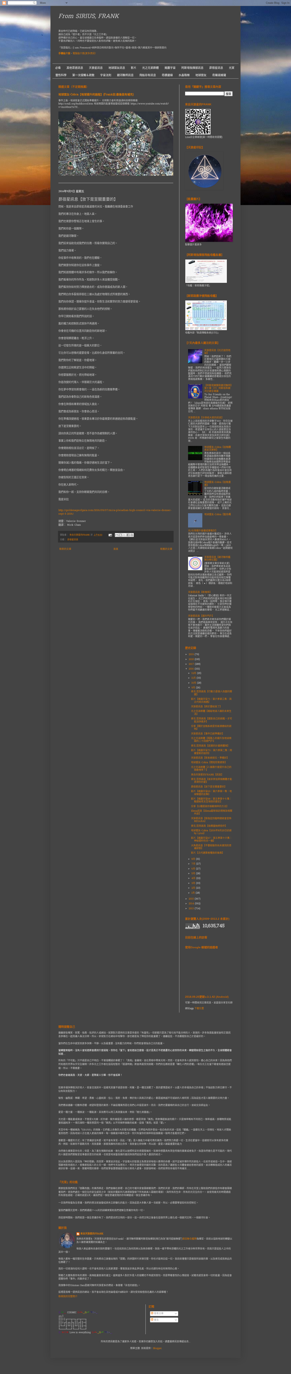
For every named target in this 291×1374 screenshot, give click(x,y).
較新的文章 (65, 549)
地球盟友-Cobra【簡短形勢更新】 (209, 762)
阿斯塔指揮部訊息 (192, 67)
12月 (194, 673)
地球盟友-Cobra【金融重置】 (217, 484)
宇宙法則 (105, 75)
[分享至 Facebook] (128, 535)
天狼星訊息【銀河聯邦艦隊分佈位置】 (217, 559)
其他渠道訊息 (75, 67)
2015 (192, 899)
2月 (193, 888)
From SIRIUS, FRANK (88, 16)
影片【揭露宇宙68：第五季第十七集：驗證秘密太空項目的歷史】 (211, 800)
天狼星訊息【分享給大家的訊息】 (206, 418)
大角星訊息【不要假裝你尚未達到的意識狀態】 (211, 847)
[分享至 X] (124, 535)
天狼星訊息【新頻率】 (200, 592)
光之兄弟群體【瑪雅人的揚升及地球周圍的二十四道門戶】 (211, 740)
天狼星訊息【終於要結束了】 (206, 707)
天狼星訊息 (96, 67)
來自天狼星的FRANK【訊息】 (207, 775)
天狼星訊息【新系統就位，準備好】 (210, 758)
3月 (193, 883)
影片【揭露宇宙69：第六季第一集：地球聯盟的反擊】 (211, 793)
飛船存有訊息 (147, 75)
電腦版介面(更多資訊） (85, 53)
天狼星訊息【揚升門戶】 (201, 616)
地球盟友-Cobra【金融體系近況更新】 (217, 449)
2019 (192, 654)
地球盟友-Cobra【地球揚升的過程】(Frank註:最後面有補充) (96, 95)
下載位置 (199, 1008)
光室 (231, 67)
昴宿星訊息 (216, 67)
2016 (192, 669)
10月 (194, 683)
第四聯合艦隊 (189, 1239)
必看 (58, 67)
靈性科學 (61, 75)
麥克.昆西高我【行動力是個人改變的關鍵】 (211, 693)
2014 (192, 904)
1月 (193, 893)
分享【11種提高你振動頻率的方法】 (210, 806)
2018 (192, 659)
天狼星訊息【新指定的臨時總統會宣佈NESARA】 (211, 820)
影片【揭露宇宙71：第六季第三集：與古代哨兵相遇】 (211, 700)
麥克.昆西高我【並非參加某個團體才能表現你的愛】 (211, 781)
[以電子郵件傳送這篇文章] (117, 535)
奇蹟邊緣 (167, 75)
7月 (193, 864)
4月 (193, 878)
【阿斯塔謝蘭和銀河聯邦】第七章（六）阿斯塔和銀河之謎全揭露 (218, 388)
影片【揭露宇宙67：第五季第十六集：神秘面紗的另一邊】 (211, 839)
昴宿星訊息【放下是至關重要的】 (209, 787)
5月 (193, 873)
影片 (133, 67)
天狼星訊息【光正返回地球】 (217, 352)
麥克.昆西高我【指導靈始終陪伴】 (209, 826)
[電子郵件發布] (110, 535)
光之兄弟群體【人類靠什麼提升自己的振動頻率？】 (211, 769)
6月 (193, 869)
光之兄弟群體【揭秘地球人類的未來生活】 (211, 713)
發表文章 (158, 1313)
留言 (156, 1320)
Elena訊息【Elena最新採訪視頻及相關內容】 (211, 812)
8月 (193, 859)
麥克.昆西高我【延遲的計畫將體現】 (210, 746)
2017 (192, 664)
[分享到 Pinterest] (132, 535)
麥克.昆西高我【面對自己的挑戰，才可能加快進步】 (211, 720)
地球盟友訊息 (116, 67)
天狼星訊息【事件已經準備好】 (207, 734)
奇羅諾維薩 (219, 75)
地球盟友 (200, 75)
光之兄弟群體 (150, 67)
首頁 (115, 549)
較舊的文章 (166, 549)
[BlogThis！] (121, 535)
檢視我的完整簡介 (67, 1296)
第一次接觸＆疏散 (83, 75)
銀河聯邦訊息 (125, 75)
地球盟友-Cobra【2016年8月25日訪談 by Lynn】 (211, 832)
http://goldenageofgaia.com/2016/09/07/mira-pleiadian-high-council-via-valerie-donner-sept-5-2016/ (115, 512)
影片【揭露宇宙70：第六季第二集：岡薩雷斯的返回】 (211, 752)
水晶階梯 (184, 75)
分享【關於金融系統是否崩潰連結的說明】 (211, 728)
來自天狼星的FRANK (91, 1234)
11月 (194, 678)
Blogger (157, 1348)
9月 (193, 688)
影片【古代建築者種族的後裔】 (207, 853)
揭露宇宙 (170, 67)
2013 (192, 908)
